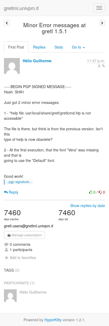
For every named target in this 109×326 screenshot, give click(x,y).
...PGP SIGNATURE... (19, 181)
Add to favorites (23, 257)
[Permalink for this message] (103, 65)
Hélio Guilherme (37, 60)
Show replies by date (87, 205)
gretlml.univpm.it (21, 7)
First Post (16, 47)
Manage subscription (26, 235)
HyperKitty (53, 319)
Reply (13, 192)
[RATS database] (7, 23)
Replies (39, 47)
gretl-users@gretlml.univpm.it (28, 225)
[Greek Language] (102, 23)
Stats (58, 47)
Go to (77, 47)
